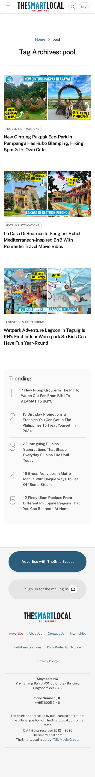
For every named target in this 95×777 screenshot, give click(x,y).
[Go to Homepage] (40, 6)
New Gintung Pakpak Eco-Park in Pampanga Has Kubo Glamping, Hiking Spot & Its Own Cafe (43, 143)
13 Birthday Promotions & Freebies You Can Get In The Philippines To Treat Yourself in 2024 (49, 422)
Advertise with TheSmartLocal (47, 561)
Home (40, 39)
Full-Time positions (28, 647)
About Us (35, 633)
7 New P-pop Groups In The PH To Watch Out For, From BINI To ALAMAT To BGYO (50, 395)
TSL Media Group (65, 739)
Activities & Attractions (25, 322)
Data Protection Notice (64, 647)
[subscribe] (73, 589)
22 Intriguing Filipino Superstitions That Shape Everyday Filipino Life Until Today (46, 452)
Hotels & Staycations (22, 128)
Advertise (16, 633)
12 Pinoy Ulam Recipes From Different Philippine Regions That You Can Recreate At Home (51, 503)
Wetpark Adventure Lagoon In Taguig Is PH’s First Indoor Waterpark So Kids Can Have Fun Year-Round (45, 336)
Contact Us (56, 633)
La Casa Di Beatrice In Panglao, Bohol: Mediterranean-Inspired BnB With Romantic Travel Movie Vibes (42, 240)
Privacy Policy (47, 661)
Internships (78, 633)
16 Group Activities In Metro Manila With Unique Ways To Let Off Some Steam (50, 479)
